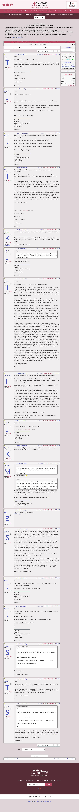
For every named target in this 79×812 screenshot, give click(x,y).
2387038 (58, 643)
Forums (24, 42)
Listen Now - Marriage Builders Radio (71, 5)
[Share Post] (54, 54)
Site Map (53, 780)
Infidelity (30, 42)
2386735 (58, 248)
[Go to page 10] (47, 51)
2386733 (58, 229)
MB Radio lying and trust (20, 513)
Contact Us (56, 758)
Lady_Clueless (40, 420)
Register (68, 42)
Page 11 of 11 (41, 51)
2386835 (58, 463)
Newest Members (68, 62)
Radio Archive (72, 10)
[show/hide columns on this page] (74, 44)
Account (59, 780)
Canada (5, 525)
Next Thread (45, 48)
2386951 (58, 577)
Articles (72, 14)
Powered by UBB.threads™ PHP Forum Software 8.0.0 (39, 801)
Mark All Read (14, 758)
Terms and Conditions (29, 780)
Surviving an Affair (40, 42)
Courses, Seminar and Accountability (19, 10)
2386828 (58, 445)
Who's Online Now (68, 54)
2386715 (58, 88)
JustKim (41, 167)
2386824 (58, 420)
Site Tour (28, 14)
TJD (42, 133)
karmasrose (40, 54)
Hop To (19, 749)
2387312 (58, 703)
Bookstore (6, 10)
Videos (31, 10)
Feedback (20, 780)
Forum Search (68, 47)
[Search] (72, 44)
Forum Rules (7, 758)
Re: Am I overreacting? (21, 54)
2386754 (58, 373)
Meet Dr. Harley (38, 14)
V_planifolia (40, 89)
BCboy (41, 529)
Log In (73, 42)
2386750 (58, 278)
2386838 (58, 509)
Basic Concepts (50, 14)
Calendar (36, 44)
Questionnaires (49, 10)
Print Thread (7, 51)
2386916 (58, 528)
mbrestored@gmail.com (18, 37)
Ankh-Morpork (7, 245)
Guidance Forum (39, 17)
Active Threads (42, 44)
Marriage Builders (15, 42)
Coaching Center (39, 10)
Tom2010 (40, 373)
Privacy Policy (39, 780)
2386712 (58, 54)
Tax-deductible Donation (15, 14)
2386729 (58, 167)
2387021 (58, 606)
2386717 (58, 133)
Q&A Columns (62, 14)
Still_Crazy (40, 606)
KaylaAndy (40, 578)
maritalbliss (40, 510)
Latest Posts (68, 71)
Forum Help (63, 758)
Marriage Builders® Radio (60, 10)
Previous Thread (18, 48)
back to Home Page (39, 3)
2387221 (58, 678)
